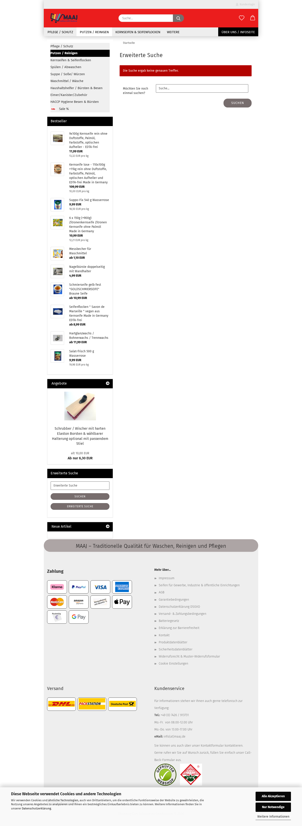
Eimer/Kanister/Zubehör (68, 95)
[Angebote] (107, 383)
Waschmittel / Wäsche (66, 81)
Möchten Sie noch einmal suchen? (135, 91)
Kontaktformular (212, 745)
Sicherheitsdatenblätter (175, 649)
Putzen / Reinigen (94, 32)
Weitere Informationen (273, 816)
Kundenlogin (246, 4)
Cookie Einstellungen (173, 663)
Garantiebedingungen (174, 600)
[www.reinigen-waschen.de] (64, 18)
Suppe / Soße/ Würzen (67, 74)
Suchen (237, 103)
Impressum (166, 578)
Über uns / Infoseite (238, 32)
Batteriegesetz (169, 621)
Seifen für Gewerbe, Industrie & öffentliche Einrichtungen (199, 585)
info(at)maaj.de (174, 736)
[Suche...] (178, 18)
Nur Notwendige (273, 807)
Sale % (63, 109)
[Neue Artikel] (107, 526)
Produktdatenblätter (173, 642)
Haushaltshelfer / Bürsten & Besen (76, 88)
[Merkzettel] (241, 18)
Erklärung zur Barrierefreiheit (179, 628)
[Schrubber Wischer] (80, 406)
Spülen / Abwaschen (65, 67)
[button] (252, 18)
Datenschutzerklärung (36, 808)
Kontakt (164, 635)
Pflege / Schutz (60, 32)
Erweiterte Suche (80, 506)
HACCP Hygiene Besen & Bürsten (74, 102)
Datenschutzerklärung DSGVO (179, 607)
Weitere (173, 32)
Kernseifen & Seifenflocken (137, 32)
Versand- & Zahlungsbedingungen (182, 614)
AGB (161, 592)
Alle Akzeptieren (273, 796)
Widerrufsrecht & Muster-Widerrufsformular (189, 656)
